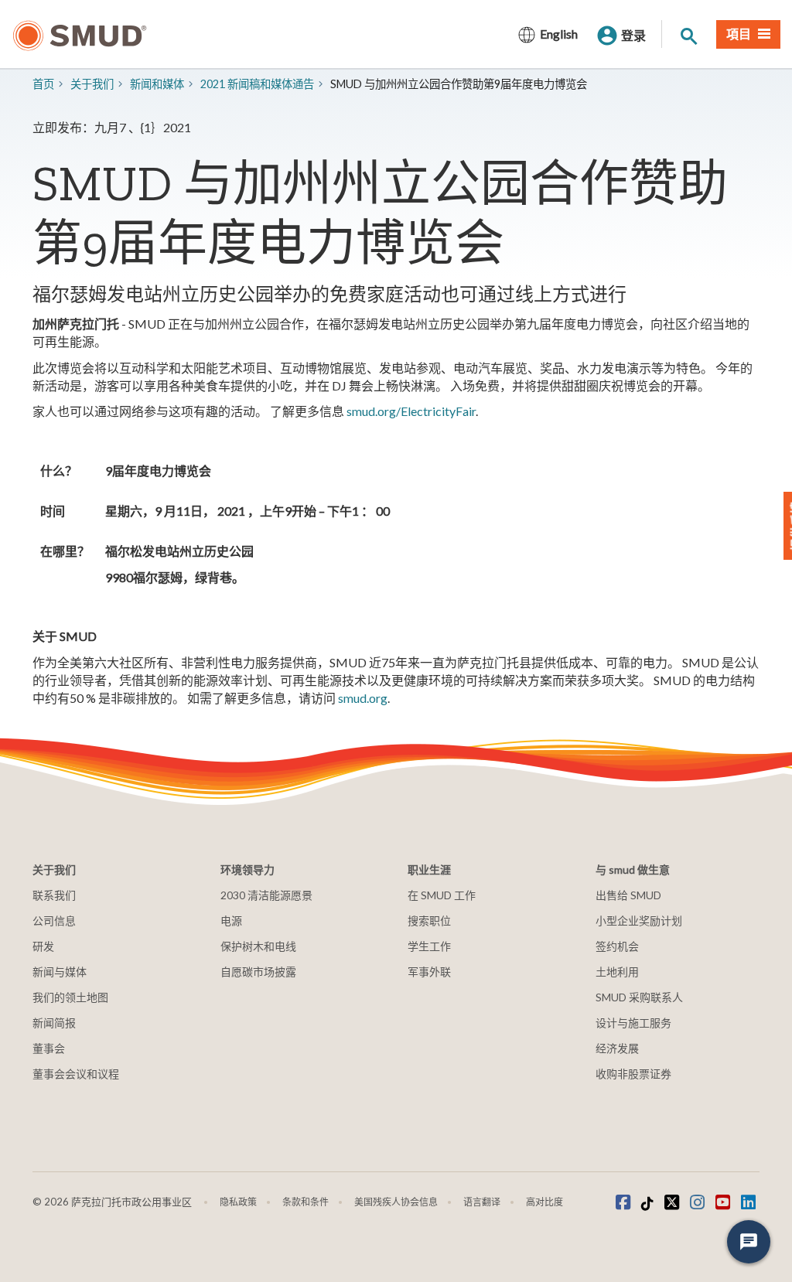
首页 (43, 83)
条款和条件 (305, 1202)
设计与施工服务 (633, 1022)
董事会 (48, 1048)
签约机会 (617, 946)
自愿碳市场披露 (258, 971)
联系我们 (54, 895)
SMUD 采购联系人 (639, 997)
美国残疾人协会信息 (396, 1202)
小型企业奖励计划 (639, 920)
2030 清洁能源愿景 (266, 895)
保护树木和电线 (258, 946)
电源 (231, 920)
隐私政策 (238, 1202)
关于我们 (92, 83)
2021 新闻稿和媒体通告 (257, 83)
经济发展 (617, 1048)
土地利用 (617, 971)
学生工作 (429, 946)
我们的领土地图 (70, 997)
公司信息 (54, 920)
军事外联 (429, 971)
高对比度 (544, 1202)
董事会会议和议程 (75, 1073)
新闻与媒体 (59, 971)
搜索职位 (429, 920)
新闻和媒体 (157, 83)
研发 (43, 946)
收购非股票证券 (633, 1073)
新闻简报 (54, 1022)
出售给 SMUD (628, 895)
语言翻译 (481, 1202)
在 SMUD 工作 (442, 895)
